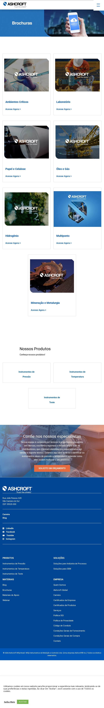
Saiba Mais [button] (9, 702)
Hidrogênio (12, 235)
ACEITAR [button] (23, 701)
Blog (5, 518)
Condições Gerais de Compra (66, 636)
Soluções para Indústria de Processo (70, 563)
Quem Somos (59, 585)
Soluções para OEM (62, 569)
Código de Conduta (62, 625)
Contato (57, 641)
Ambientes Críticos (16, 102)
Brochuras (7, 590)
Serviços (57, 610)
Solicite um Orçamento (52, 468)
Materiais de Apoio (11, 595)
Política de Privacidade (63, 620)
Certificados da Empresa (64, 600)
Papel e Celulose (15, 169)
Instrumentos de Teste (13, 574)
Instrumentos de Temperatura (16, 569)
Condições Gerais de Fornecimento (69, 631)
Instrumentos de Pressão (14, 563)
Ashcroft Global (60, 590)
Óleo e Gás (62, 169)
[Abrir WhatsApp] (97, 701)
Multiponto (62, 235)
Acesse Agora (12, 109)
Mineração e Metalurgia (45, 302)
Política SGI (58, 615)
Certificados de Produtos (64, 605)
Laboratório (63, 102)
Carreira (6, 514)
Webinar (6, 600)
